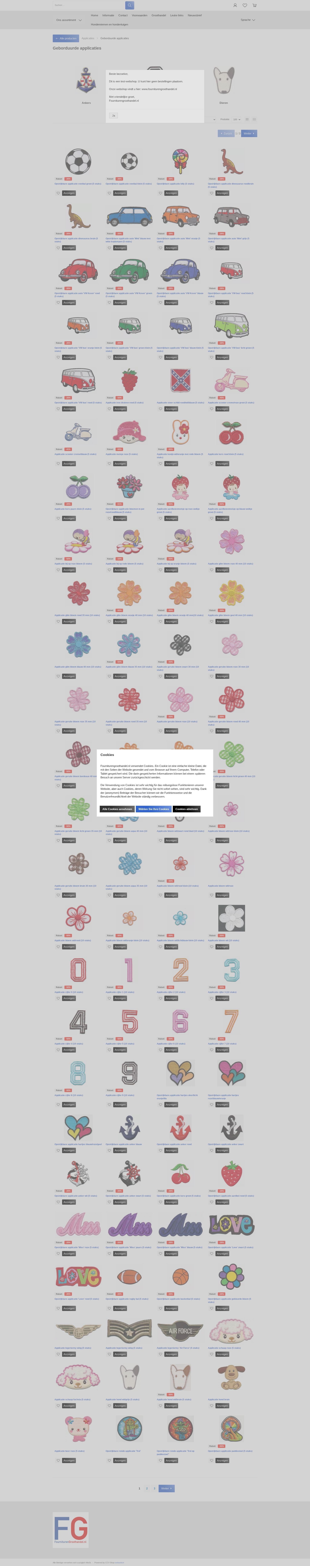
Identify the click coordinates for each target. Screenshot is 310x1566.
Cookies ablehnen (186, 809)
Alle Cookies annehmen (117, 809)
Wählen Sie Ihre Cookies (153, 809)
